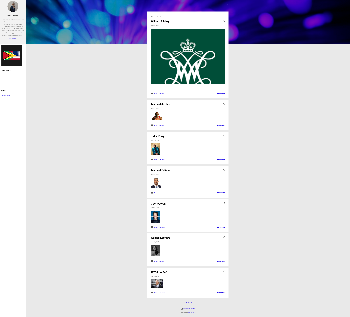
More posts (188, 302)
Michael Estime (160, 170)
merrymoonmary (192, 312)
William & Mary (160, 21)
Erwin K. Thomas (13, 15)
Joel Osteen (158, 203)
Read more (221, 93)
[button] (224, 21)
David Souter (159, 272)
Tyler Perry (157, 136)
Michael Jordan (160, 104)
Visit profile (12, 38)
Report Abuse (5, 95)
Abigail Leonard (160, 237)
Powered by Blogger (189, 308)
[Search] (227, 5)
